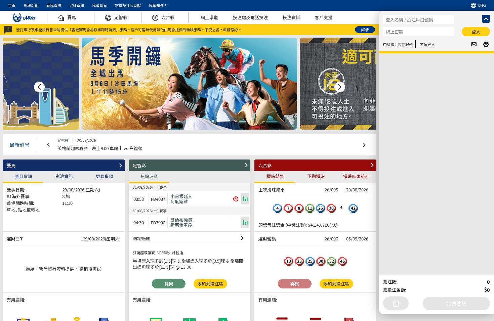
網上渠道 (209, 17)
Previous (48, 145)
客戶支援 (323, 17)
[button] (64, 165)
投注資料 (291, 17)
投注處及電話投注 (250, 17)
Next (364, 145)
